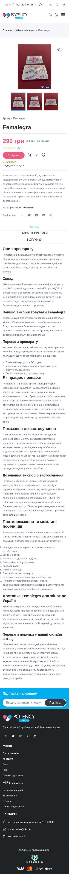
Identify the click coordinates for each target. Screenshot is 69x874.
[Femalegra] (59, 50)
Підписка (55, 702)
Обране (7, 801)
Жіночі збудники (24, 207)
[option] (18, 102)
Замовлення (10, 795)
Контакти (8, 758)
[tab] (34, 227)
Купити (15, 155)
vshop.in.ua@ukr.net (19, 829)
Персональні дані (13, 790)
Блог (5, 764)
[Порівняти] (36, 155)
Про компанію (11, 753)
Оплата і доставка (13, 775)
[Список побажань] (43, 155)
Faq (5, 769)
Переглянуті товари (14, 806)
